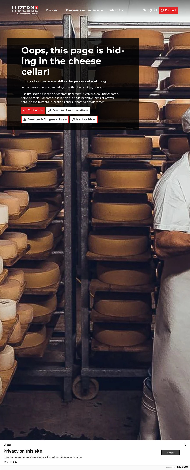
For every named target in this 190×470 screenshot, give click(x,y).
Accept (170, 452)
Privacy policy (10, 462)
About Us (116, 10)
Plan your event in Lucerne (84, 10)
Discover (52, 10)
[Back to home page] (25, 10)
